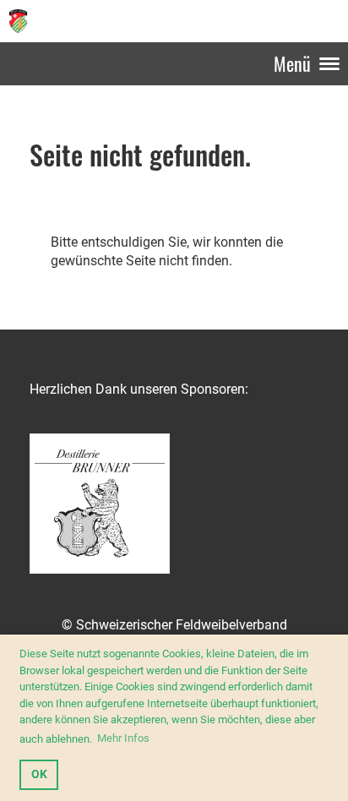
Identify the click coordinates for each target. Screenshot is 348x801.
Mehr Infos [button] (123, 738)
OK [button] (39, 774)
